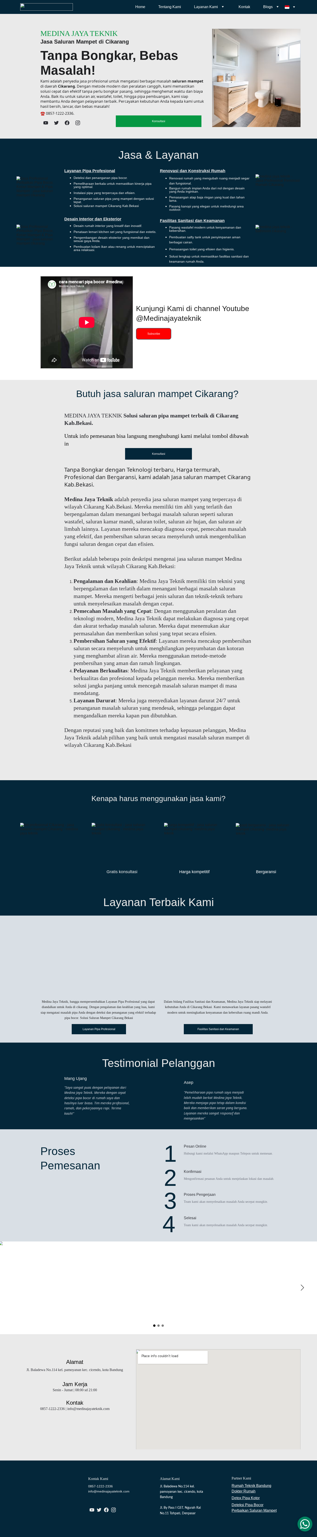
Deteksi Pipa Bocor (247, 1505)
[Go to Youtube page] (45, 123)
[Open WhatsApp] (305, 1524)
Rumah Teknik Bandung (251, 1486)
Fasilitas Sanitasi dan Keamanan (192, 220)
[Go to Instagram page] (77, 123)
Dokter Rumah (244, 1491)
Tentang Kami (169, 7)
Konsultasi (158, 121)
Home (140, 7)
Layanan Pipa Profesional (89, 171)
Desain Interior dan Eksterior (92, 219)
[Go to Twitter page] (56, 123)
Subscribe (153, 333)
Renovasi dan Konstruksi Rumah (192, 171)
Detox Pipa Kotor (246, 1498)
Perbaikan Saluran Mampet (254, 1510)
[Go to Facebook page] (67, 123)
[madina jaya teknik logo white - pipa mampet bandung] (38, 1501)
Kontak (244, 7)
